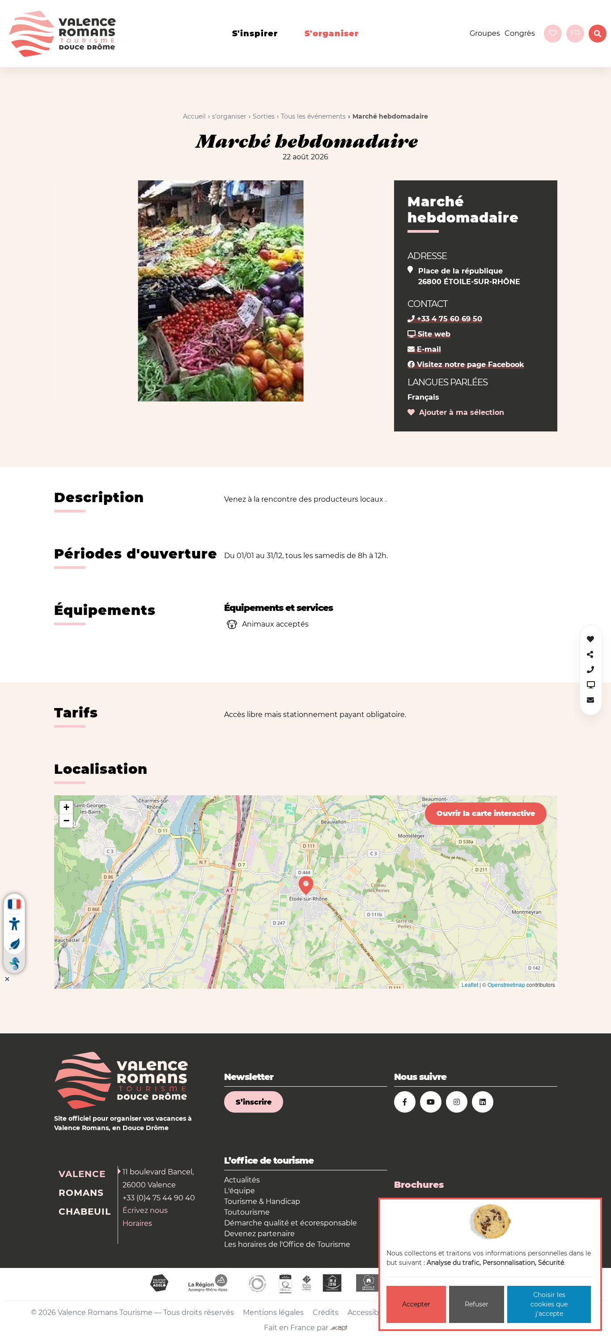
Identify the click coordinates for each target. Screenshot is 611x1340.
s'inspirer (255, 33)
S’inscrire (254, 1102)
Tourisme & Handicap (262, 1201)
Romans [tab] (81, 1192)
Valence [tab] (82, 1174)
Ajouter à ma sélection (459, 412)
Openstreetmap (506, 984)
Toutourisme (247, 1212)
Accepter (416, 1304)
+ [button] (66, 807)
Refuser (476, 1304)
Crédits (326, 1312)
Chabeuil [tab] (85, 1211)
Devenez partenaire (259, 1233)
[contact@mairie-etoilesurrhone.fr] (590, 700)
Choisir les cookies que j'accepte (549, 1304)
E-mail (428, 349)
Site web (433, 334)
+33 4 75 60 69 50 (448, 319)
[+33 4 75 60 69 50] (590, 670)
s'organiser (332, 33)
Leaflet (470, 984)
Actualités (242, 1180)
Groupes (485, 33)
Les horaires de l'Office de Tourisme (287, 1244)
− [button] (66, 820)
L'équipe (239, 1190)
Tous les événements (313, 116)
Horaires (137, 1223)
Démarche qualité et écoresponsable (290, 1223)
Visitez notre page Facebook (469, 364)
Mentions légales (273, 1312)
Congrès (520, 33)
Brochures (419, 1184)
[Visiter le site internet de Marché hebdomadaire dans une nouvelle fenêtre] (591, 685)
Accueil (194, 116)
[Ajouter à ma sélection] (590, 639)
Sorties (264, 116)
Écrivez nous (145, 1210)
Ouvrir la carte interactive (486, 813)
